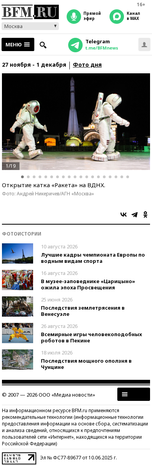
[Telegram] (134, 214)
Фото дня (87, 65)
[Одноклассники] (145, 214)
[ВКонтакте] (123, 214)
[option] (76, 121)
